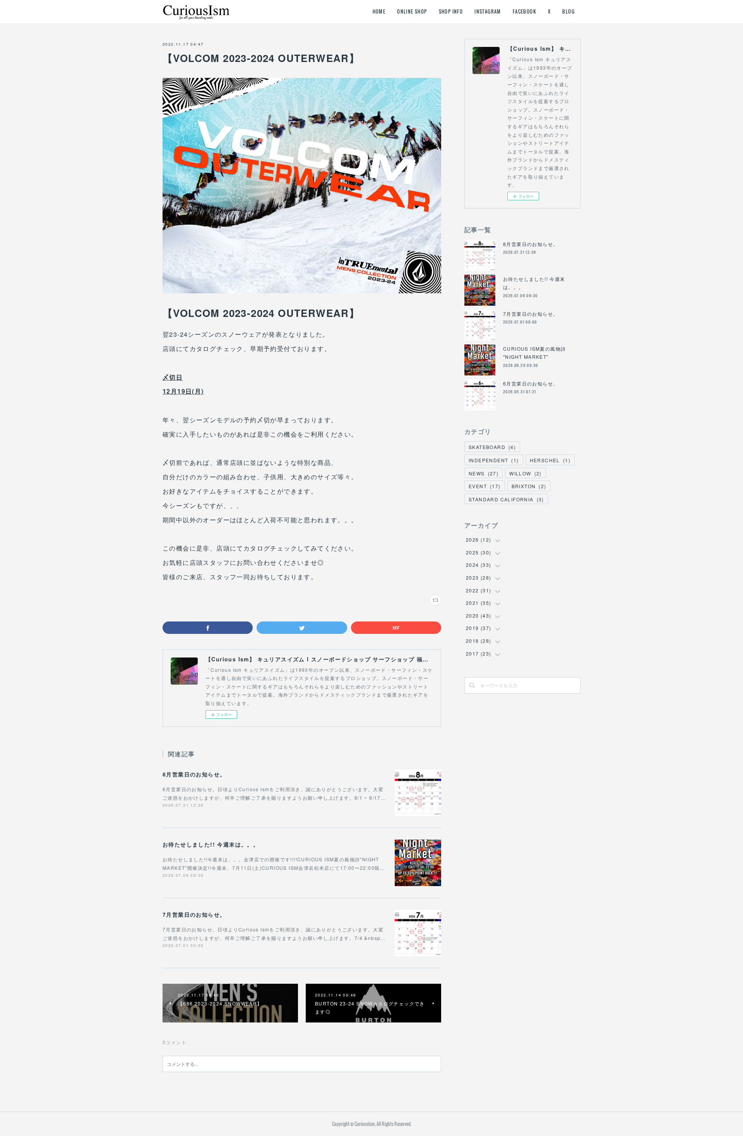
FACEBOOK (524, 11)
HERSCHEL (550, 460)
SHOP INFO (451, 11)
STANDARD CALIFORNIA (506, 499)
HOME (379, 11)
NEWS (483, 473)
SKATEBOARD (492, 447)
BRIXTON (529, 486)
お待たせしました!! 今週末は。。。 (211, 844)
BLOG (568, 11)
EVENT (485, 486)
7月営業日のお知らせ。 (194, 914)
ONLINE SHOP (412, 11)
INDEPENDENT (494, 460)
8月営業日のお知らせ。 (194, 774)
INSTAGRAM (487, 11)
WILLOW (525, 473)
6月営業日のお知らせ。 (530, 383)
